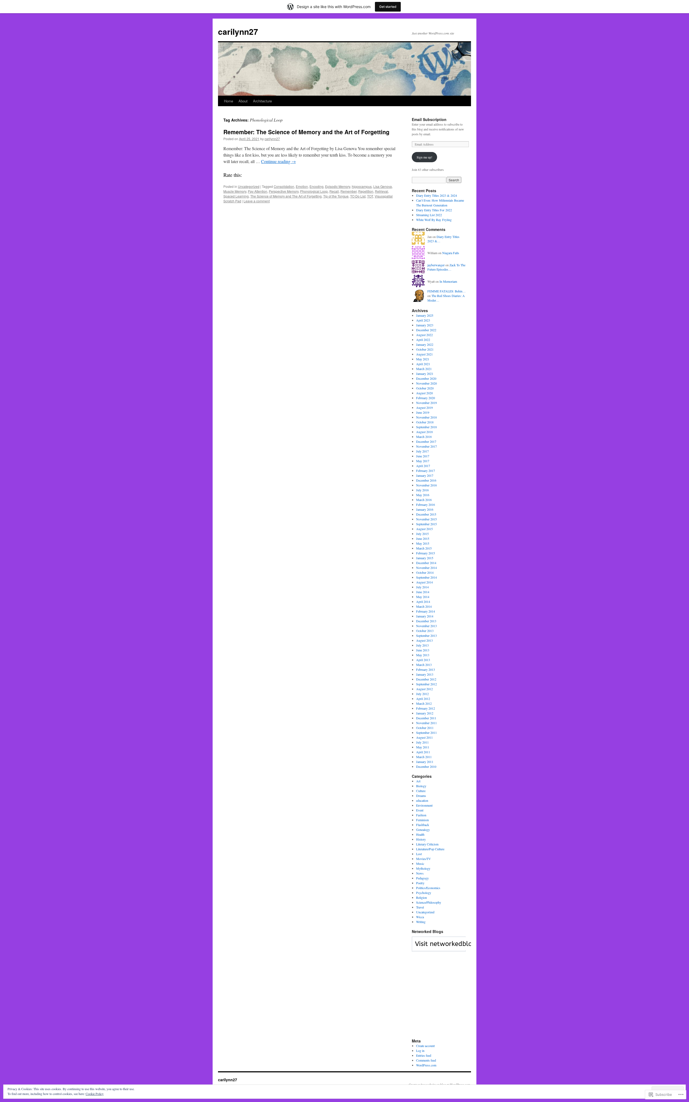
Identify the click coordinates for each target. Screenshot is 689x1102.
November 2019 (426, 402)
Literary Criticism (427, 844)
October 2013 (425, 630)
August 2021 (424, 354)
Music (420, 863)
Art (418, 781)
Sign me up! (424, 157)
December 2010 (426, 766)
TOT (370, 196)
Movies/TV (423, 858)
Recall (334, 191)
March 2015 (424, 548)
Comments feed (426, 1060)
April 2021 (423, 364)
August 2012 (424, 689)
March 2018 (424, 436)
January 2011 (424, 761)
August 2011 (424, 737)
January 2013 (424, 674)
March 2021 (424, 369)
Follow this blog (439, 947)
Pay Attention (257, 191)
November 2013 (426, 626)
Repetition (365, 191)
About (243, 100)
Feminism (422, 820)
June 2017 (422, 456)
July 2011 (422, 742)
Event (419, 810)
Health (420, 834)
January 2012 (424, 713)
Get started (387, 7)
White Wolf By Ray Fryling (434, 219)
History (421, 839)
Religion (421, 897)
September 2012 (426, 684)
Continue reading (278, 161)
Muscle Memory (234, 191)
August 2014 (424, 582)
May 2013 (422, 655)
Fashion (421, 815)
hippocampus (362, 186)
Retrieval (381, 191)
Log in (420, 1050)
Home (228, 100)
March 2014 (424, 606)
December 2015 (426, 514)
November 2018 (426, 417)
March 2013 (424, 664)
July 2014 (422, 587)
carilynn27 (238, 31)
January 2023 (424, 325)
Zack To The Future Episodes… (446, 267)
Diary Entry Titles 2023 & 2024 (436, 195)
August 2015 (424, 529)
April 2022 (423, 339)
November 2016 (426, 485)
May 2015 (422, 543)
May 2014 (422, 597)
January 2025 (424, 315)
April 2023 (423, 320)
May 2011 (422, 747)
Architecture (262, 100)
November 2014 (426, 567)
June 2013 (422, 650)
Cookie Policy (95, 1093)
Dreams (421, 795)
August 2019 (424, 407)
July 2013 (422, 645)
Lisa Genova (382, 186)
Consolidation (284, 186)
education (422, 800)
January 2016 (424, 509)
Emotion (302, 186)
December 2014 (426, 563)
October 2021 (425, 349)
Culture (421, 791)
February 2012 (425, 708)
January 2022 (424, 344)
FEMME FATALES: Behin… (446, 291)
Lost (419, 854)
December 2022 (426, 330)
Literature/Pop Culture (430, 849)
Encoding (317, 186)
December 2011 (426, 718)
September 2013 (426, 635)
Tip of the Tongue (336, 196)
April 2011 (423, 752)
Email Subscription (429, 119)
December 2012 (426, 679)
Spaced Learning (236, 196)
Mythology (423, 868)
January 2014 (424, 616)
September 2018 (426, 427)
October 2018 (425, 422)
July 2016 (422, 490)
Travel (420, 907)
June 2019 (422, 412)
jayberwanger (436, 265)
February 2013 (425, 669)
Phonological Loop (314, 191)
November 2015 (426, 519)
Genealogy (423, 829)
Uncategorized (248, 186)
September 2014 (426, 577)
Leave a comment (257, 201)
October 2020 (425, 388)
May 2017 (422, 461)
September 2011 (426, 732)
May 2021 (422, 359)
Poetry (420, 883)
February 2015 (425, 553)
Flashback (422, 825)
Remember (348, 191)
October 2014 (425, 572)
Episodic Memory (337, 186)
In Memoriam (448, 281)
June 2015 (422, 538)
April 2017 (423, 466)
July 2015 (422, 533)
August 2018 (424, 432)
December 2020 (426, 378)
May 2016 (422, 495)
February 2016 (425, 504)
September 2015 (426, 524)
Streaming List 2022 (429, 215)
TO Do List (357, 196)
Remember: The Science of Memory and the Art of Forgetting (306, 132)
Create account (425, 1046)
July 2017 (422, 451)
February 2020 (425, 398)
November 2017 (426, 446)
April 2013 (423, 660)
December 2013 (426, 621)
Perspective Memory (283, 191)
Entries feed (423, 1055)
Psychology (423, 892)
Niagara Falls (450, 253)
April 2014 (423, 601)
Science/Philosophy (428, 902)
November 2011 (426, 723)
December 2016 (426, 480)
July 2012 (422, 694)
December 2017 (426, 441)
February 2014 (425, 611)
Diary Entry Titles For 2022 (434, 210)
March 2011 (424, 757)
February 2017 (425, 470)
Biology (421, 786)
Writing (421, 922)
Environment (424, 805)
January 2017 (424, 475)
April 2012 (423, 698)
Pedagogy (422, 878)
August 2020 (424, 393)
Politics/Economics (428, 888)
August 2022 (424, 335)
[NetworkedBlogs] (454, 949)
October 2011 (425, 728)
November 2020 (426, 383)
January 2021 (424, 373)
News (420, 873)
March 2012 (424, 703)
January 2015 (424, 558)
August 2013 (424, 640)
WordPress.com (426, 1065)
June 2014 (422, 592)
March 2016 (424, 500)
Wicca (420, 917)
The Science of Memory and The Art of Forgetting (286, 196)
